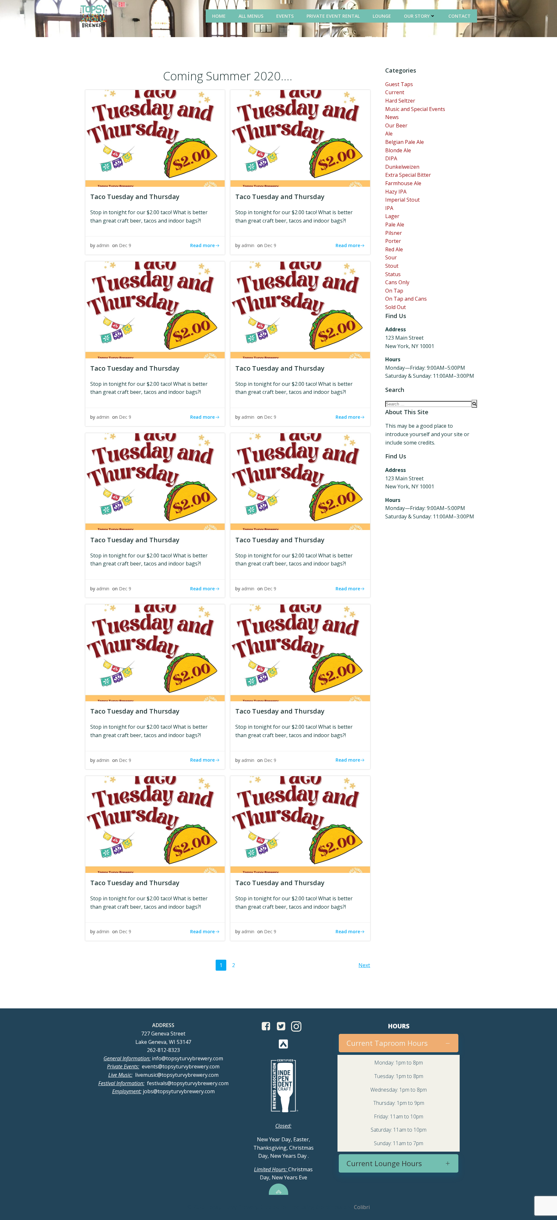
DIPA (391, 158)
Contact (459, 16)
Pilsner (393, 232)
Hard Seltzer (400, 100)
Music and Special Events (415, 109)
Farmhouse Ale (403, 183)
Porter (393, 241)
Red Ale (394, 249)
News (392, 117)
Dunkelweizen (402, 166)
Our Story (417, 16)
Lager (392, 216)
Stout (391, 265)
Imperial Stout (402, 199)
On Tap (394, 290)
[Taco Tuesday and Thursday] (155, 137)
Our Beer (396, 125)
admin (102, 245)
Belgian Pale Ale (404, 141)
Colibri (362, 1207)
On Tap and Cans (406, 298)
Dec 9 (125, 245)
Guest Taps (399, 84)
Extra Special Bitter (408, 174)
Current (394, 92)
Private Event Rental (333, 16)
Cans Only (397, 282)
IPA (389, 208)
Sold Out (395, 307)
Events (285, 16)
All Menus (251, 16)
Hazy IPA (395, 191)
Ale (389, 133)
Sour (391, 257)
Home (219, 16)
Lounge (382, 16)
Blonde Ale (398, 150)
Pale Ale (394, 224)
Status (393, 274)
